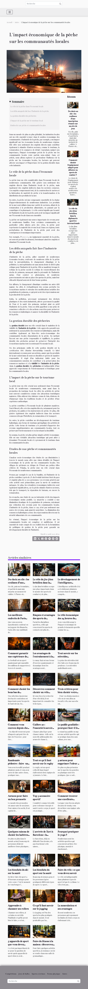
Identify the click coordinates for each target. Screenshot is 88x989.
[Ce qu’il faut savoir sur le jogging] (44, 895)
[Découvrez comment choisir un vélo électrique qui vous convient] (44, 679)
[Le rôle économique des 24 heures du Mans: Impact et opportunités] (69, 605)
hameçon (25, 237)
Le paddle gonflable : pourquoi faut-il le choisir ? (68, 728)
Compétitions (10, 974)
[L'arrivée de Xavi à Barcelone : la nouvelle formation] (44, 822)
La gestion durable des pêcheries (23, 116)
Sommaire (18, 101)
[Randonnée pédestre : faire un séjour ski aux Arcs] (19, 750)
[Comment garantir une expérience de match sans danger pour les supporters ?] (19, 643)
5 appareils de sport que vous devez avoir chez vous (18, 944)
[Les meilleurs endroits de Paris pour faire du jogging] (19, 605)
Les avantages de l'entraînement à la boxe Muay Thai (43, 656)
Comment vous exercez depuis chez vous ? (18, 728)
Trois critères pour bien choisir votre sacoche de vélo (68, 692)
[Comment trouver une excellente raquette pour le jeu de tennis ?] (69, 786)
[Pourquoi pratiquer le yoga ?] (69, 822)
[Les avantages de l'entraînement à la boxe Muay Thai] (44, 643)
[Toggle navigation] (10, 12)
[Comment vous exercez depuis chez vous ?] (19, 715)
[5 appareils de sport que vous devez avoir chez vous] (19, 931)
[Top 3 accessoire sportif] (44, 786)
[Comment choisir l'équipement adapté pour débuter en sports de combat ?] (72, 154)
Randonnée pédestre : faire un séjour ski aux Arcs (18, 763)
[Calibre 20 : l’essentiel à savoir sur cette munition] (44, 715)
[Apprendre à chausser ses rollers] (19, 895)
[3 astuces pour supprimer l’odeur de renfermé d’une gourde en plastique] (69, 750)
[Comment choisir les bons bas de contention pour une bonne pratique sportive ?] (19, 679)
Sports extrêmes (38, 974)
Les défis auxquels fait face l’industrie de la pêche (29, 111)
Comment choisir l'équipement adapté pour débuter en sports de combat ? (73, 167)
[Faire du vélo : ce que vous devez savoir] (69, 860)
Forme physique (53, 974)
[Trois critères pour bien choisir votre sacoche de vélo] (69, 679)
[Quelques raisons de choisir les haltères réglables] (19, 822)
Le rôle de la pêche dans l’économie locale (26, 106)
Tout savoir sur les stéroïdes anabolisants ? (68, 656)
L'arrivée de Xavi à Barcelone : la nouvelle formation (43, 835)
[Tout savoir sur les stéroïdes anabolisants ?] (69, 643)
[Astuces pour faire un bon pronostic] (19, 786)
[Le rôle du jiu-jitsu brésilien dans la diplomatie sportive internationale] (72, 202)
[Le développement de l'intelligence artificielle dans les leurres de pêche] (69, 569)
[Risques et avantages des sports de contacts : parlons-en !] (44, 605)
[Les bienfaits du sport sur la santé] (44, 860)
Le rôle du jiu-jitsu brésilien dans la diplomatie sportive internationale (73, 215)
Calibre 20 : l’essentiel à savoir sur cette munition (43, 728)
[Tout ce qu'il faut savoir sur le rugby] (44, 750)
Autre (17, 22)
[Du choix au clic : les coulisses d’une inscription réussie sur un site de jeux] (72, 105)
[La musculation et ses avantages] (69, 895)
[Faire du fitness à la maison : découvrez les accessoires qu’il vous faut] (44, 931)
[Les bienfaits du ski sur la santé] (19, 860)
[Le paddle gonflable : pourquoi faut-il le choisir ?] (69, 715)
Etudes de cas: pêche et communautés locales (28, 125)
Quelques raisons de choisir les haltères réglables (18, 835)
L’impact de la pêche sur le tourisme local (26, 120)
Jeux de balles (24, 974)
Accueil (9, 22)
